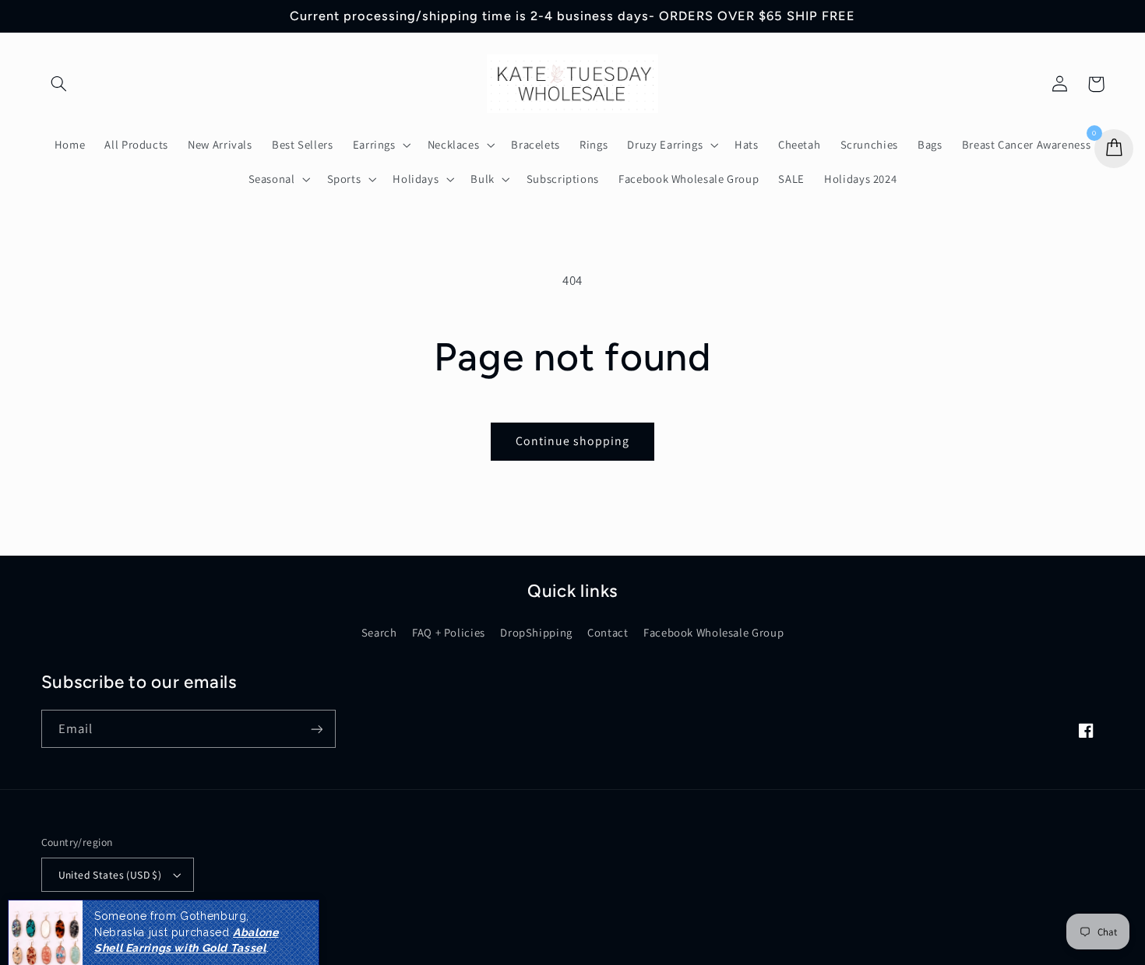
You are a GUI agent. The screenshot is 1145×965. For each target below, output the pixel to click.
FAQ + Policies (448, 632)
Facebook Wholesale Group (713, 632)
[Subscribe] (316, 729)
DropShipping (536, 632)
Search (379, 632)
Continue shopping (573, 441)
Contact (607, 632)
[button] (59, 84)
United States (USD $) (110, 875)
